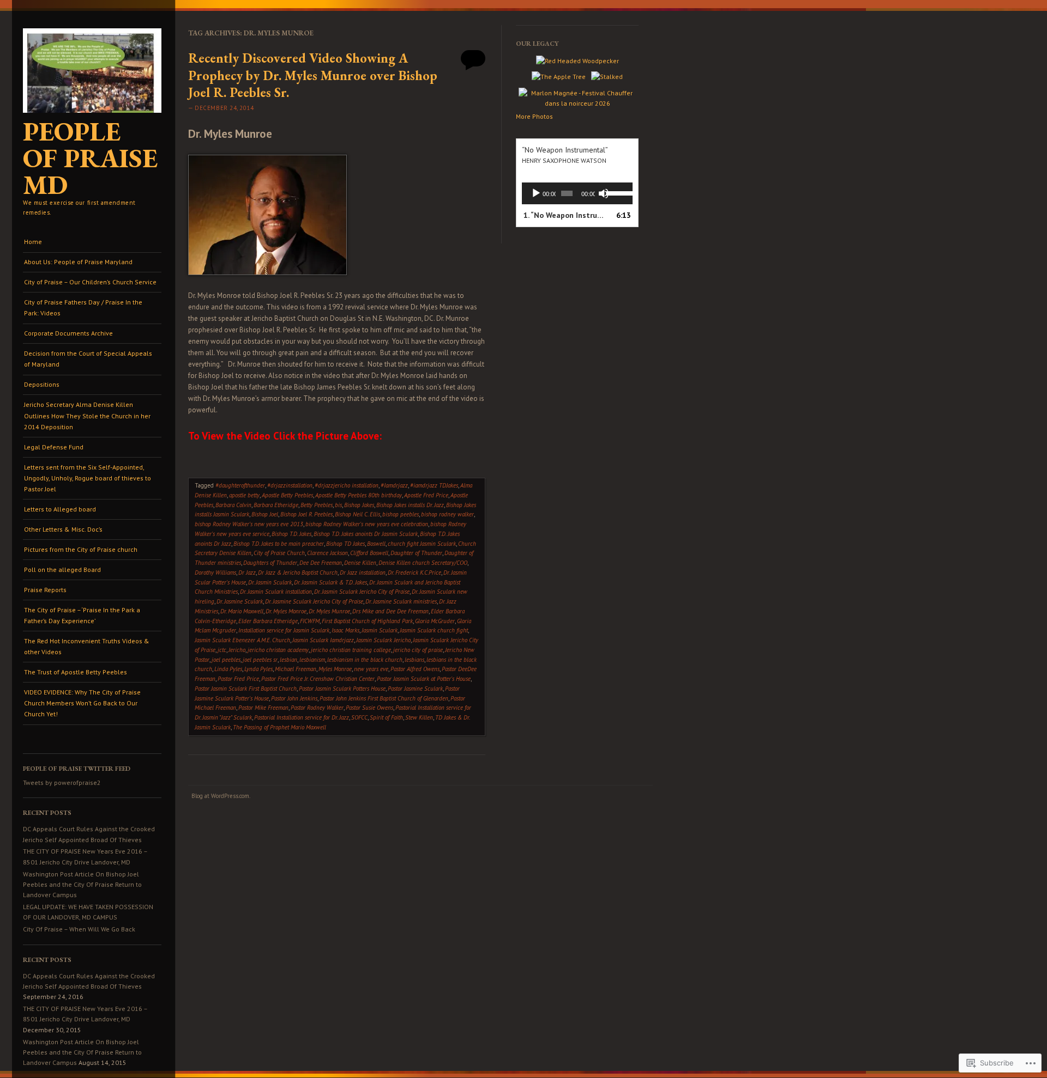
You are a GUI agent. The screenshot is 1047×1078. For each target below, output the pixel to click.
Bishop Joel (264, 514)
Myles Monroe (335, 669)
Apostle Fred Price (426, 495)
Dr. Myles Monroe (286, 611)
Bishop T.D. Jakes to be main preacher (278, 543)
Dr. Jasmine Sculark (239, 601)
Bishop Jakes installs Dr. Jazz (410, 505)
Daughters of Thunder (270, 563)
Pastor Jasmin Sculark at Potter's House (424, 679)
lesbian (288, 659)
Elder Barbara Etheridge (268, 621)
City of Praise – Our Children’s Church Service (90, 282)
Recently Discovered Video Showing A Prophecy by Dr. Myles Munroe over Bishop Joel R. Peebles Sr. (312, 75)
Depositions (41, 384)
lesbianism (312, 659)
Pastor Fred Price (238, 679)
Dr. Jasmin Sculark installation (276, 591)
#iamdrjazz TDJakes (434, 485)
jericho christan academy (278, 650)
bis (338, 505)
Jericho (236, 650)
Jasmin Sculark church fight (434, 630)
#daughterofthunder (240, 485)
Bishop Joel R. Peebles (306, 514)
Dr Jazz (247, 572)
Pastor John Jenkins (294, 698)
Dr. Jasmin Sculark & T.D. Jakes (330, 582)
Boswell (376, 543)
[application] (577, 193)
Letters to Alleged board (60, 509)
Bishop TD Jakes (345, 543)
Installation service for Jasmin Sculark (283, 630)
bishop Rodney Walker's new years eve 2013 (249, 524)
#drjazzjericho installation (346, 485)
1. (566, 215)
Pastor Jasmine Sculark (415, 688)
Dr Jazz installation (363, 572)
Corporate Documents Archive (68, 333)
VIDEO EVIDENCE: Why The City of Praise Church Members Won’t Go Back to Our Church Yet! (82, 703)
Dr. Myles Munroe (329, 611)
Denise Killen (360, 563)
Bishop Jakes (359, 505)
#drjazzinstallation (289, 485)
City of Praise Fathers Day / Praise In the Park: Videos (83, 307)
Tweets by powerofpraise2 (62, 782)
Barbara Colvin (233, 505)
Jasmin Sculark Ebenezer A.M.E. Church (242, 640)
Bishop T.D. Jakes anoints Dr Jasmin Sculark (366, 534)
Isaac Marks (345, 630)
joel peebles (226, 659)
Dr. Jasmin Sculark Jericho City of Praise (362, 591)
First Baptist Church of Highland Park (367, 621)
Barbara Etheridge (276, 505)
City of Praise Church (279, 553)
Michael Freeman (295, 669)
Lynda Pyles (258, 669)
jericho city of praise (418, 650)
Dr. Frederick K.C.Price (414, 572)
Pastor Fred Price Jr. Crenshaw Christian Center (318, 679)
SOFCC (359, 717)
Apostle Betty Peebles (287, 495)
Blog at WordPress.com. (220, 796)
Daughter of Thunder (416, 553)
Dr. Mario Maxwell (241, 611)
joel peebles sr (260, 659)
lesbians (414, 659)
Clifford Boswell (369, 553)
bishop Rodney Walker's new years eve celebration (366, 524)
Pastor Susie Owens (369, 707)
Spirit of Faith (386, 717)
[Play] (536, 193)
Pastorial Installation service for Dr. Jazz (301, 717)
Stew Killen (419, 717)
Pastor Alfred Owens (415, 669)
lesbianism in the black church (364, 659)
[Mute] (603, 193)
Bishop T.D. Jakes (291, 534)
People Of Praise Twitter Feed (76, 768)
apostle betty (244, 495)
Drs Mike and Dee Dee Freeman (390, 611)
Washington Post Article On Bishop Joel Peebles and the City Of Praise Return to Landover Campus (82, 884)
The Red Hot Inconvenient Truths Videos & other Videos (86, 646)
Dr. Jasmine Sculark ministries (401, 601)
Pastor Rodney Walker (317, 707)
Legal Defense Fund (53, 447)
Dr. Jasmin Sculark (270, 582)
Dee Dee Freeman (320, 563)
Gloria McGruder (435, 621)
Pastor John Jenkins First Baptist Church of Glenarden (384, 698)
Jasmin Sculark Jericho (383, 640)
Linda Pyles (228, 669)
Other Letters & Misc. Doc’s (63, 529)
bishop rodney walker (447, 514)
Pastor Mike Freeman (263, 707)
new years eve (371, 669)
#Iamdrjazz (394, 485)
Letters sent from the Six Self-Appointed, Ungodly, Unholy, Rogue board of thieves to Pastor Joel (87, 478)
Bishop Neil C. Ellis (357, 514)
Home (33, 241)
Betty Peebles (316, 505)
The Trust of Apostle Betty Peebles (75, 672)
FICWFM (310, 621)
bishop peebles (400, 514)
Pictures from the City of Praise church (80, 549)
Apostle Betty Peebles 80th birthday (358, 495)
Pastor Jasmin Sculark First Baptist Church (246, 688)
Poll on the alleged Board (62, 569)
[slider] (616, 192)
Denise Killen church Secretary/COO (422, 563)
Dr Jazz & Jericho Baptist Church (298, 572)
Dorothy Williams (215, 572)
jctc (222, 650)
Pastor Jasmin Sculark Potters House (342, 688)
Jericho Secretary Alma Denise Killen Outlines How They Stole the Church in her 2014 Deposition (87, 415)
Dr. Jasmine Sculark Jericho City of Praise (314, 601)
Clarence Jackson (327, 553)
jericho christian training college (351, 650)
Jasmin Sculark (380, 630)
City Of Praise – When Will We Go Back (79, 929)
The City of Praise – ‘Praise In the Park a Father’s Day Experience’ (82, 615)
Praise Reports (45, 590)
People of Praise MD (90, 158)
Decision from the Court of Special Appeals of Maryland (88, 358)
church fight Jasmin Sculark (422, 543)
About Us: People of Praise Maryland (78, 262)
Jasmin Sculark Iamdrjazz (323, 640)
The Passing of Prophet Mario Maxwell (279, 727)
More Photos (534, 116)
